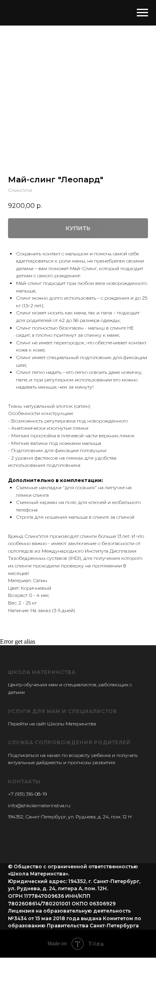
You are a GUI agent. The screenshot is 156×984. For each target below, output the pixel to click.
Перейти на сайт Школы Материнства (52, 724)
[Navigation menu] (142, 13)
